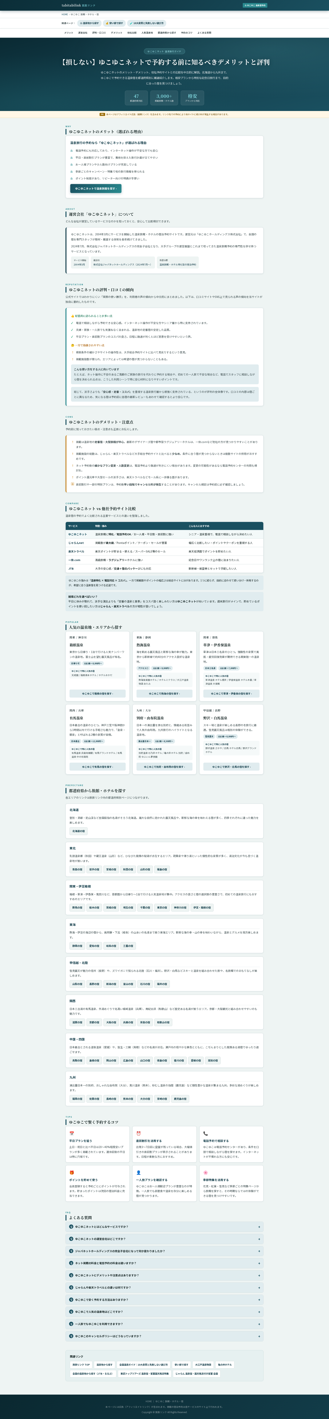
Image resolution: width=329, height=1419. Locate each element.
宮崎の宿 (162, 1099)
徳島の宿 (162, 1060)
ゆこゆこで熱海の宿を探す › (164, 693)
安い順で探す (181, 1364)
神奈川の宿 (180, 907)
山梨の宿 (77, 984)
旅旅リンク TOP (81, 1364)
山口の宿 (145, 1060)
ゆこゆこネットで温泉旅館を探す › (96, 188)
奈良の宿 (145, 1022)
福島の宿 (162, 869)
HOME (149, 1401)
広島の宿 (128, 1060)
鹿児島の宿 (180, 1099)
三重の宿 (128, 946)
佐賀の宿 (94, 1099)
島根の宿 (94, 1060)
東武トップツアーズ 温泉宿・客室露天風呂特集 (145, 1373)
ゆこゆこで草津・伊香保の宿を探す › (231, 693)
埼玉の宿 (128, 907)
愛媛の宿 (196, 1060)
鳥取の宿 (77, 1060)
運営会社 (82, 32)
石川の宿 (145, 984)
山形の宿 (145, 869)
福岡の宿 (77, 1099)
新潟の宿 (111, 984)
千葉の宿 (145, 907)
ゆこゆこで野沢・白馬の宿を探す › (231, 767)
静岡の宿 (77, 946)
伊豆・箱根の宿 (202, 907)
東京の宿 (162, 907)
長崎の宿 (111, 1099)
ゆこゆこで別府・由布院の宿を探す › (164, 767)
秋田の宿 (128, 869)
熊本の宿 (128, 1099)
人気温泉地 (147, 32)
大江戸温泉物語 (203, 1364)
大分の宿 (145, 1099)
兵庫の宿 (128, 1022)
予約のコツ (186, 32)
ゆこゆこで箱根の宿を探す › (97, 693)
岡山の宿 (111, 1060)
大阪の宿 (111, 1022)
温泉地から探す (105, 1364)
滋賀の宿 (77, 1022)
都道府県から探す (167, 32)
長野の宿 (94, 984)
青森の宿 (77, 869)
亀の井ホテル (225, 1364)
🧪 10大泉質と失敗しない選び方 (147, 23)
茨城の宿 (111, 907)
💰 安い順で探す (114, 23)
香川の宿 (179, 1060)
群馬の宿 (77, 907)
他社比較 (132, 32)
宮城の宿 (111, 869)
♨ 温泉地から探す (89, 23)
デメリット (116, 32)
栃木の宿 (94, 907)
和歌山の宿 (163, 1022)
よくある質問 (204, 32)
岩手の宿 (94, 869)
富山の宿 (128, 984)
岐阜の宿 (111, 946)
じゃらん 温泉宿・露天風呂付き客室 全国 (197, 1373)
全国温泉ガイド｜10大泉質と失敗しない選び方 (143, 1364)
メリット (68, 32)
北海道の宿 (78, 831)
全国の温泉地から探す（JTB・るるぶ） (93, 1373)
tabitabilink (78, 5)
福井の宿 (162, 984)
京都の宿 (94, 1022)
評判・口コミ (99, 32)
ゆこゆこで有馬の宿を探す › (97, 767)
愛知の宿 (94, 946)
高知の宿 (213, 1060)
